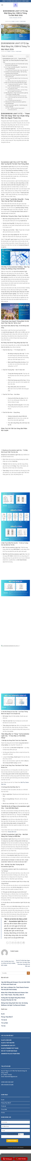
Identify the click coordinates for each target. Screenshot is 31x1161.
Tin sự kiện (4, 1023)
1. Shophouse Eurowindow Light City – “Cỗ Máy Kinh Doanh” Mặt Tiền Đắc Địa (17, 85)
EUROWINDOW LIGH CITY (8, 1045)
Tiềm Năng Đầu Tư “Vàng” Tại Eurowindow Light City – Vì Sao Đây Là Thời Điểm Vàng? (16, 93)
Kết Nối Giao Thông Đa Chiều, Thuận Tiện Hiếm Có (18, 70)
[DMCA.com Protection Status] (8, 1154)
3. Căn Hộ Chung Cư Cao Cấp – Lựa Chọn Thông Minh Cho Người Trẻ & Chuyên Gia (17, 90)
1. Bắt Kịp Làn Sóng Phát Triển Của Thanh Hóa (17, 95)
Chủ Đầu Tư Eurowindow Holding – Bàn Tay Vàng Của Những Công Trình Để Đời (16, 72)
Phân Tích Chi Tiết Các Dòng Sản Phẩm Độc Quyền (16, 82)
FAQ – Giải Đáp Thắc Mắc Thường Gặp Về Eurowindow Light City (16, 109)
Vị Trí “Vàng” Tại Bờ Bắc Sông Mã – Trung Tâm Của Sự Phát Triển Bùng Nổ (16, 68)
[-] (15, 5)
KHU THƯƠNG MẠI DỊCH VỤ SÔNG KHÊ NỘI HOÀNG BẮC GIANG (8, 963)
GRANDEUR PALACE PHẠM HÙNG (10, 1053)
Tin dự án (15, 17)
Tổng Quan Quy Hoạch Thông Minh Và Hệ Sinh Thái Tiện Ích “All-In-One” (16, 75)
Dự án (10, 17)
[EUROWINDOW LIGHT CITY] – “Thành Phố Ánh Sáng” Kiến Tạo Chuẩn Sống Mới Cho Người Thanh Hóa (15, 60)
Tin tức (20, 17)
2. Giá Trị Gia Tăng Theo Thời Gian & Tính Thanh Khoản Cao (17, 98)
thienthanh (23, 21)
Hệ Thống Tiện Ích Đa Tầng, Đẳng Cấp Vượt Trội (17, 81)
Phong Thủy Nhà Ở (7, 1017)
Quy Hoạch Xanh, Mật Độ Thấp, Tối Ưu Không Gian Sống (18, 79)
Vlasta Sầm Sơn (12, 831)
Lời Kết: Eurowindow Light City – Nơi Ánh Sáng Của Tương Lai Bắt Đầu (16, 106)
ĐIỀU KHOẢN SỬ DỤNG (7, 1084)
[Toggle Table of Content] (26, 56)
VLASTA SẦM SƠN (6, 1040)
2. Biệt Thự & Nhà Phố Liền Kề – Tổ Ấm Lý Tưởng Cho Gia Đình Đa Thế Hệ (17, 87)
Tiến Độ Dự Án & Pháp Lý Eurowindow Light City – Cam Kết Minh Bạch (16, 102)
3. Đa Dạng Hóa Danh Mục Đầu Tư (14, 100)
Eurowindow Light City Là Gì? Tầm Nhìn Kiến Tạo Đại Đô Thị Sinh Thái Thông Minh (16, 64)
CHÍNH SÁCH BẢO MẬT (7, 1082)
